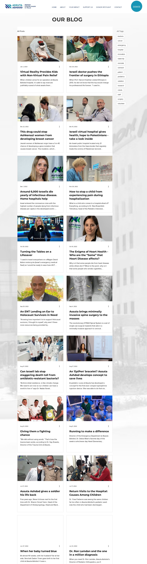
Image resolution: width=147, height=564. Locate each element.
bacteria (120, 36)
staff (119, 94)
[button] (62, 7)
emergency (122, 45)
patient (120, 72)
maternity (121, 59)
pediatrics (121, 76)
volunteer (121, 103)
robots (120, 90)
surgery (120, 99)
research (121, 85)
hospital (120, 50)
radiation (121, 81)
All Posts (21, 31)
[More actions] (60, 66)
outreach (121, 68)
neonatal (121, 63)
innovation (121, 54)
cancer (120, 41)
